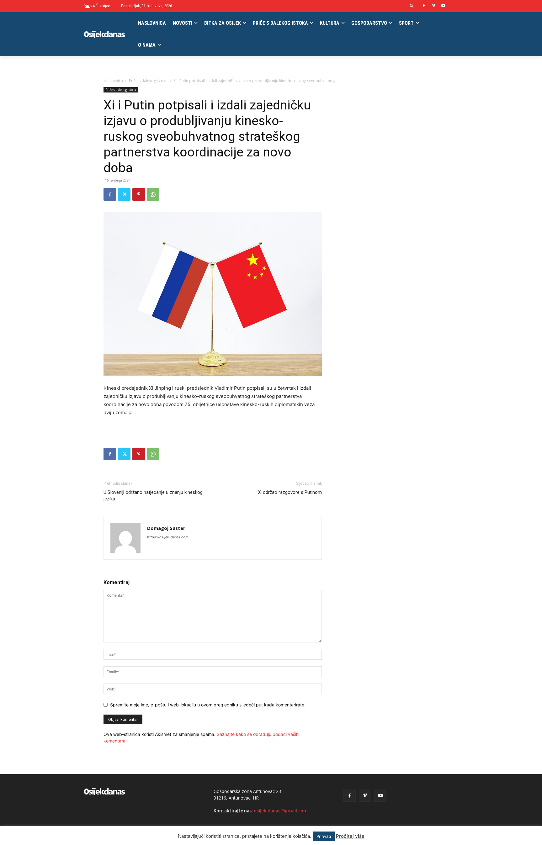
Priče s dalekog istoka (148, 80)
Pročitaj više (350, 836)
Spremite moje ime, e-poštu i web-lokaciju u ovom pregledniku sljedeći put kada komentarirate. (208, 704)
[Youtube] (443, 6)
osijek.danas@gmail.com (281, 811)
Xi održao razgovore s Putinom (290, 492)
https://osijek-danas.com (168, 537)
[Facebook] (424, 6)
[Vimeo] (433, 6)
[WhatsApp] (153, 194)
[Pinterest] (138, 194)
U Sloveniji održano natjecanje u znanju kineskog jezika (153, 495)
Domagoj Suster (166, 528)
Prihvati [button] (323, 836)
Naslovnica (113, 80)
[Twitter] (124, 194)
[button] (412, 6)
